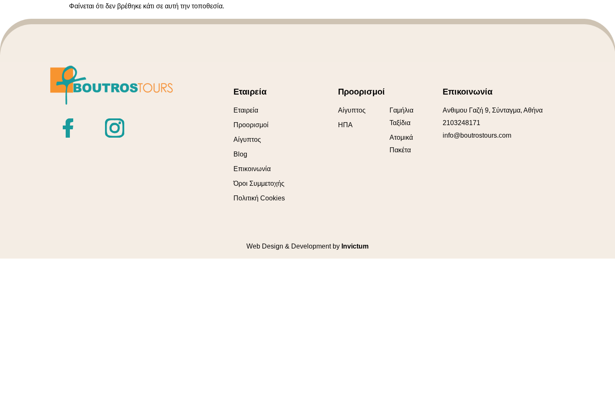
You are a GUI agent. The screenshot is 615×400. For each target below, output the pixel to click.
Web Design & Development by (307, 246)
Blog (240, 154)
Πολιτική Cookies (259, 198)
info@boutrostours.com (477, 135)
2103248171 (461, 122)
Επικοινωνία (252, 168)
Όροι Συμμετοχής (258, 183)
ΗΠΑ (345, 124)
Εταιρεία (245, 110)
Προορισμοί (251, 124)
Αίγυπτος (247, 139)
